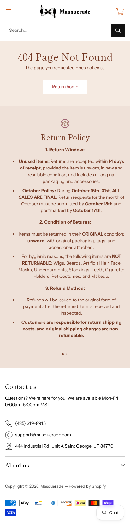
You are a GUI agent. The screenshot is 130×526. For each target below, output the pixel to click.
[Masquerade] (65, 11)
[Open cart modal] (119, 11)
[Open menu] (8, 11)
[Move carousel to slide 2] (67, 354)
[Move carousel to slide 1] (63, 354)
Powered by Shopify (87, 486)
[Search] (118, 30)
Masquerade (51, 486)
